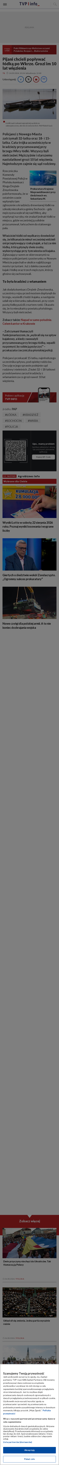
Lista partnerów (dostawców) (17, 1442)
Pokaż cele (29, 1459)
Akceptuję (29, 1450)
